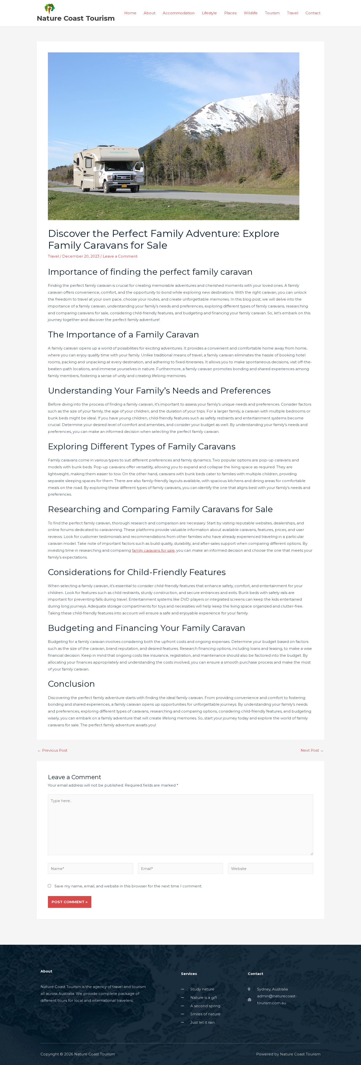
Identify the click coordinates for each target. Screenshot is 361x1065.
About (149, 13)
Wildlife (251, 13)
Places (230, 13)
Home (130, 13)
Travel (292, 13)
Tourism (272, 13)
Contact (312, 13)
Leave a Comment (120, 256)
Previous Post (52, 750)
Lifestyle (209, 13)
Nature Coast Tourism (76, 18)
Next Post (312, 750)
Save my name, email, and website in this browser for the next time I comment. (128, 886)
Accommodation (178, 13)
